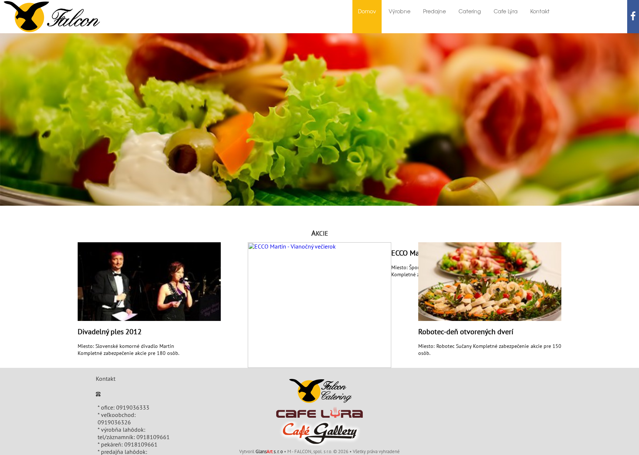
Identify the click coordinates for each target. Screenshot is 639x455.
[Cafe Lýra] (319, 412)
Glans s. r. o (269, 452)
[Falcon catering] (319, 391)
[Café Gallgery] (319, 433)
